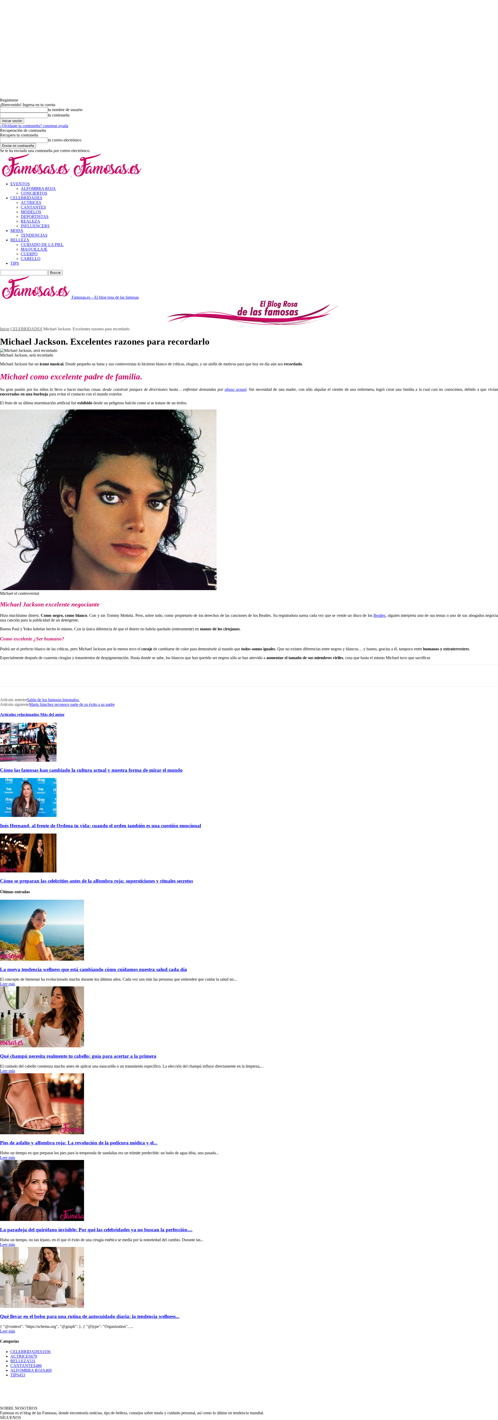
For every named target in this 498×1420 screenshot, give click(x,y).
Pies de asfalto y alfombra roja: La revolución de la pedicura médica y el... (78, 1142)
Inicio (4, 329)
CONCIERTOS (34, 193)
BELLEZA (19, 240)
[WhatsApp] (64, 675)
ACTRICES (31, 202)
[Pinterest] (45, 675)
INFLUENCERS (35, 226)
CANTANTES (33, 207)
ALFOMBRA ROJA (38, 188)
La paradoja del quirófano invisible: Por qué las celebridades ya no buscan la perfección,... (96, 1229)
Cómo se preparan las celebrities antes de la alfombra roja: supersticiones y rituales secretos (96, 881)
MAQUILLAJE (34, 249)
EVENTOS (20, 184)
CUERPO (29, 254)
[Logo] (36, 175)
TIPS (14, 263)
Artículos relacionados (20, 714)
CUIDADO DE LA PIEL (42, 244)
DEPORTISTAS (35, 216)
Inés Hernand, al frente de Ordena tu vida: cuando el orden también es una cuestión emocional (100, 825)
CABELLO (30, 258)
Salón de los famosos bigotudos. (53, 700)
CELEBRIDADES (26, 198)
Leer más (7, 984)
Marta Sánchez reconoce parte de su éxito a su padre (72, 704)
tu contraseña (59, 115)
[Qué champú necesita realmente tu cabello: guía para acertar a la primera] (42, 1046)
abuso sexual (235, 389)
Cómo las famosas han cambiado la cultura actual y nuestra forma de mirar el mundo (91, 770)
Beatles (379, 615)
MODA (16, 230)
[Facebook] (8, 675)
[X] (27, 675)
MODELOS (31, 212)
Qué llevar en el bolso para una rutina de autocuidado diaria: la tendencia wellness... (89, 1316)
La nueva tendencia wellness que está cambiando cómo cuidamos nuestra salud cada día (93, 969)
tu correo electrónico (64, 140)
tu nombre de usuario (65, 109)
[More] (83, 675)
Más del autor (52, 714)
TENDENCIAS (34, 235)
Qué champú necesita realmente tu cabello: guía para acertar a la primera (78, 1056)
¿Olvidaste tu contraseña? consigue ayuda (34, 126)
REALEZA (30, 221)
